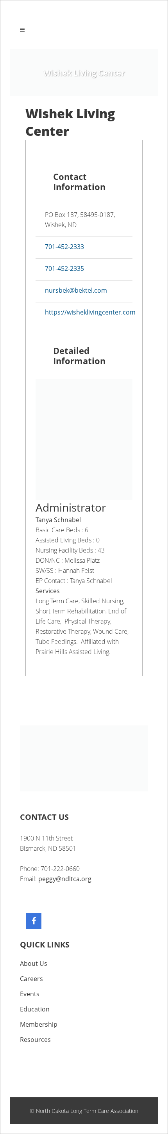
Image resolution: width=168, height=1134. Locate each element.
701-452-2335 (64, 268)
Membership (38, 1024)
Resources (35, 1039)
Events (29, 994)
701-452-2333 (64, 246)
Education (35, 1009)
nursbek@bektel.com (76, 290)
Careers (31, 978)
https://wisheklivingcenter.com (90, 312)
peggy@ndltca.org (64, 878)
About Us (33, 963)
